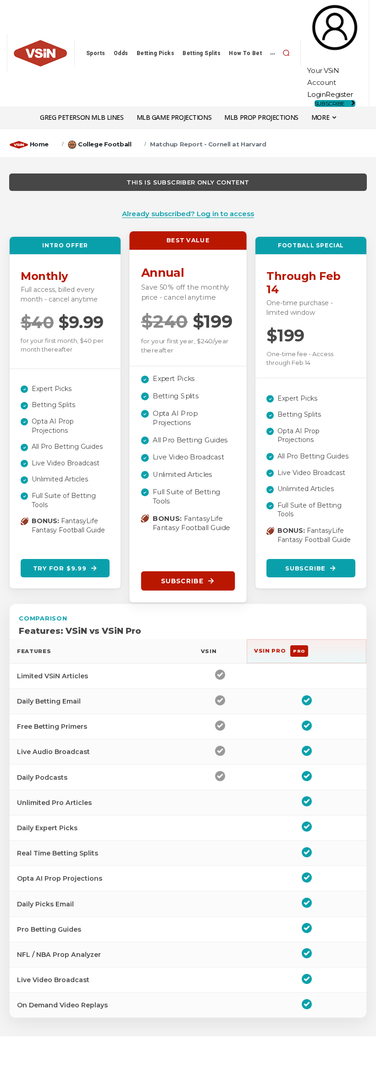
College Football (104, 144)
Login (316, 94)
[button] (286, 53)
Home (39, 144)
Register (339, 94)
